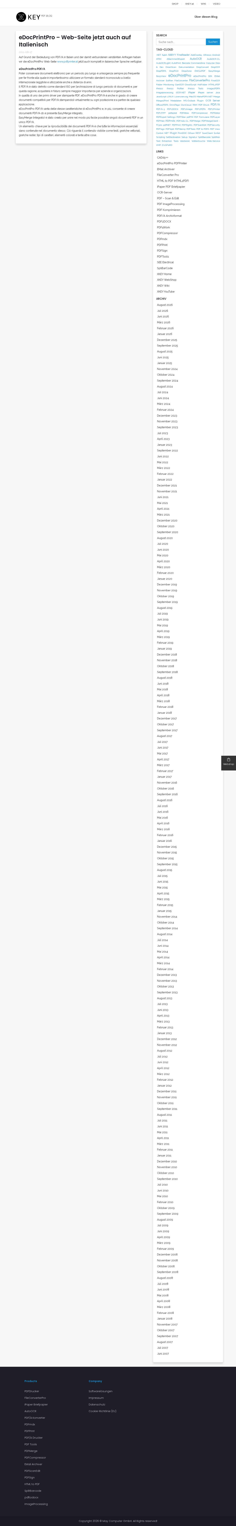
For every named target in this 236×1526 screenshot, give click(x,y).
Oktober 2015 (165, 858)
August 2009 (165, 1219)
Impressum (96, 1398)
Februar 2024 (165, 409)
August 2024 (165, 386)
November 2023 (167, 421)
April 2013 (163, 1015)
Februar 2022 (165, 473)
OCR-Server (164, 192)
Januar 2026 (164, 333)
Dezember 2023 (167, 415)
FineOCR (215, 80)
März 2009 (163, 1242)
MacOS (192, 96)
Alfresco (207, 55)
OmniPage (174, 105)
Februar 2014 (165, 969)
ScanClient (207, 133)
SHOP (175, 3)
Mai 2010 (162, 1196)
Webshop (228, 764)
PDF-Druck (203, 105)
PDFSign (160, 129)
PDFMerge (195, 121)
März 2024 (163, 403)
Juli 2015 (162, 875)
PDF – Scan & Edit (168, 198)
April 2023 (163, 438)
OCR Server (213, 100)
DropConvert (202, 67)
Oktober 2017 (165, 724)
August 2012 (164, 1050)
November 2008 (167, 1260)
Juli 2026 (162, 310)
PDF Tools (31, 1444)
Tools (175, 141)
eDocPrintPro (179, 75)
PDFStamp (180, 129)
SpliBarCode (165, 268)
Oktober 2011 (165, 1103)
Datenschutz (97, 1404)
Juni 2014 (163, 945)
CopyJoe (210, 63)
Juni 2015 (162, 881)
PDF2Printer (214, 109)
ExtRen (169, 80)
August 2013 (164, 998)
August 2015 (164, 869)
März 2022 (163, 467)
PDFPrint (176, 125)
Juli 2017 (162, 741)
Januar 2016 (164, 840)
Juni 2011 (162, 1126)
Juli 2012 (162, 1056)
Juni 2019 (163, 619)
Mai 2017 (162, 753)
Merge (216, 96)
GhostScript (190, 84)
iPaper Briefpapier (36, 1404)
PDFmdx (170, 120)
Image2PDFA (213, 88)
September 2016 (167, 794)
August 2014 (164, 934)
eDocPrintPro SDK (202, 76)
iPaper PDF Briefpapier (171, 186)
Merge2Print (162, 100)
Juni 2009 (163, 1231)
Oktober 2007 (165, 1330)
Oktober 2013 (165, 986)
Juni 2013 (162, 1009)
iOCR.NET (181, 92)
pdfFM (190, 117)
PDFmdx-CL (182, 121)
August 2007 (165, 1342)
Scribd (217, 133)
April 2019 (163, 631)
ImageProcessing (36, 1504)
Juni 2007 (163, 1353)
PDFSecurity (213, 125)
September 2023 (167, 427)
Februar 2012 (165, 1079)
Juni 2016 (163, 811)
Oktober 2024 (165, 374)
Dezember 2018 (167, 654)
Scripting (160, 137)
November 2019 (167, 590)
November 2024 (167, 368)
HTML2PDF (214, 84)
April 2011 (163, 1137)
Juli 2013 (162, 1003)
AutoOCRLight (163, 63)
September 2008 (167, 1271)
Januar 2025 (164, 363)
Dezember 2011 (166, 1091)
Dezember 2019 (167, 584)
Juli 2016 (162, 806)
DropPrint (173, 71)
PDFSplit (170, 129)
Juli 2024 (162, 392)
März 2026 (163, 322)
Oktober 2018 (165, 666)
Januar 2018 (164, 712)
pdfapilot (172, 113)
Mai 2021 (162, 502)
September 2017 (167, 730)
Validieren (185, 141)
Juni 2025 (163, 357)
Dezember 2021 (167, 485)
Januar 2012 (164, 1085)
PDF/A (215, 104)
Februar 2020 (165, 572)
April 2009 (163, 1237)
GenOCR (179, 84)
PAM (195, 105)
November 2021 (167, 491)
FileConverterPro (199, 80)
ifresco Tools (195, 88)
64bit (164, 55)
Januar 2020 (164, 578)
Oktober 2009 (166, 1208)
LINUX (170, 96)
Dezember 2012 (167, 1038)
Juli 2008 (162, 1283)
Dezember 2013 (167, 974)
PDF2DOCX (172, 109)
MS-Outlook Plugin (193, 100)
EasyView (161, 76)
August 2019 (164, 607)
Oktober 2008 (166, 1266)
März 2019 (163, 636)
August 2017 (164, 735)
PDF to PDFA (202, 129)
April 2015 (163, 893)
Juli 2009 (162, 1225)
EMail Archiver (166, 169)
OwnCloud (186, 105)
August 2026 (165, 304)
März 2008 (163, 1307)
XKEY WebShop (166, 279)
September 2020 (167, 532)
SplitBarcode (204, 137)
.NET (158, 55)
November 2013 (167, 980)
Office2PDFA (162, 105)
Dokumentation (186, 67)
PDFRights (187, 125)
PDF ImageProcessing (171, 204)
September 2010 (167, 1178)
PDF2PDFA (200, 109)
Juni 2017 (162, 747)
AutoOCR (196, 58)
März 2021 (163, 514)
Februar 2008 (165, 1312)
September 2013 (167, 992)
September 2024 (167, 380)
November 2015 (167, 852)
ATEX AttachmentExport (170, 59)
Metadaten (176, 100)
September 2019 (167, 601)
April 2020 (163, 561)
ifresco (159, 88)
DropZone (187, 71)
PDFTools (190, 129)
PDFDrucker (32, 1391)
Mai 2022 (162, 462)
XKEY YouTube (166, 291)
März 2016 (163, 829)
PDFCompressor (200, 113)
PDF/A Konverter (35, 1418)
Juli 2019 (162, 613)
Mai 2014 (162, 951)
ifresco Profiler (175, 88)
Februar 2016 (165, 835)
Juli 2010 (162, 1184)
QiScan (191, 133)
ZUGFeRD (167, 145)
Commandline (198, 63)
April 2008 (163, 1301)
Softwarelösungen (100, 1391)
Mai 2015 (162, 887)
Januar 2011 (164, 1155)
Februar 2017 (165, 770)
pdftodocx (31, 1497)
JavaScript (161, 96)
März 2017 (163, 765)
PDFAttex (184, 113)
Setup (184, 137)
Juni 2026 (163, 316)
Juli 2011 (162, 1120)
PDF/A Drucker (34, 1438)
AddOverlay (196, 55)
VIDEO (216, 3)
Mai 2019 (162, 625)
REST (198, 133)
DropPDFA (161, 71)
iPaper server (205, 92)
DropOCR (215, 67)
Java (218, 92)
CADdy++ (162, 157)
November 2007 (167, 1324)
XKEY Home (164, 274)
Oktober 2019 (165, 596)
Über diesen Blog (206, 17)
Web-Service (213, 141)
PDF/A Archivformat (169, 215)
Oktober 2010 (165, 1172)
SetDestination (173, 137)
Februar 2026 (165, 328)
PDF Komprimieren (168, 209)
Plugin (173, 132)
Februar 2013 (165, 1027)
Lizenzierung (181, 96)
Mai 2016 (162, 817)
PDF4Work (163, 227)
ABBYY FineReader (179, 54)
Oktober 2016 (165, 788)
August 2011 (164, 1114)
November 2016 (167, 782)
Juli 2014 (162, 940)
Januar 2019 (164, 648)
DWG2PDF (200, 71)
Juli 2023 (162, 433)
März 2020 (163, 567)
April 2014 (163, 957)
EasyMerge (214, 71)
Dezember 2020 (167, 520)
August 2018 (164, 677)
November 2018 (167, 660)
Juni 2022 (163, 456)
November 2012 (167, 1044)
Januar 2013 (164, 1033)
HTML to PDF (32, 1484)
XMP (158, 145)
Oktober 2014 (165, 922)
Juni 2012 (162, 1062)
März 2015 (163, 899)
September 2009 (167, 1213)
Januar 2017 (164, 776)
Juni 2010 (163, 1190)
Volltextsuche (198, 141)
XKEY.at (189, 3)
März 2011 (163, 1143)
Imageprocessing (164, 92)
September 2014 (167, 928)
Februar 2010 (165, 1202)
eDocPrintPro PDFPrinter (172, 163)
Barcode (186, 63)
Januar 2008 (164, 1318)
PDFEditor (215, 113)
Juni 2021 (162, 497)
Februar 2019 (165, 642)
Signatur (193, 137)
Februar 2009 (165, 1248)
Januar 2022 (164, 479)
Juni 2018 (163, 683)
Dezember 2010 (167, 1161)
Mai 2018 (162, 689)
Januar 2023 (164, 444)
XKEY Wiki (163, 285)
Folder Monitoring (165, 84)
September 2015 (167, 864)
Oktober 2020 (165, 526)
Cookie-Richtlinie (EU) (102, 1411)
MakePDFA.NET (205, 96)
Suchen (213, 41)
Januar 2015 (164, 910)
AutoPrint (176, 63)
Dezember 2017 (167, 718)
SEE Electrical (165, 262)
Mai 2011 (162, 1132)
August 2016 (164, 800)
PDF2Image (186, 109)
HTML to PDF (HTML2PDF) (173, 180)
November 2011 (167, 1097)
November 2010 (167, 1167)
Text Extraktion (164, 141)
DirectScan (171, 67)
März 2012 (163, 1074)
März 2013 (163, 1021)
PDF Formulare (201, 117)
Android (216, 55)
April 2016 (163, 823)
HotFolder (202, 84)
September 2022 (167, 450)
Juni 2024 (163, 398)
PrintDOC (182, 133)
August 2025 (165, 351)
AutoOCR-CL (213, 59)
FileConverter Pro (168, 174)
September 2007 (167, 1336)
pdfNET (167, 125)
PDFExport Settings (166, 117)
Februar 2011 (165, 1149)
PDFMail (160, 121)
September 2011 (167, 1108)
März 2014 (163, 963)
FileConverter (181, 80)
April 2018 (163, 695)
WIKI (203, 3)
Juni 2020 (163, 549)
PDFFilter (181, 117)
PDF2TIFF (161, 113)
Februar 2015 (165, 904)
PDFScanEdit (200, 125)
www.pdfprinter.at (67, 61)
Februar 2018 (165, 706)
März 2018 (163, 701)
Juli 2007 (162, 1347)
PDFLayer (215, 117)
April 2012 (163, 1068)
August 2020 (165, 538)
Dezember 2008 (167, 1254)
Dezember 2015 (167, 846)
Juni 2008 (163, 1289)
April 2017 (163, 759)
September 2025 (167, 345)
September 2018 (167, 672)
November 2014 (167, 916)
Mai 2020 (162, 555)
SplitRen (215, 137)
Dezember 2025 (167, 339)
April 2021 (163, 508)
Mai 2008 (163, 1295)
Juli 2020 (162, 543)
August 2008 (165, 1277)
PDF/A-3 (160, 109)
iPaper (191, 92)
